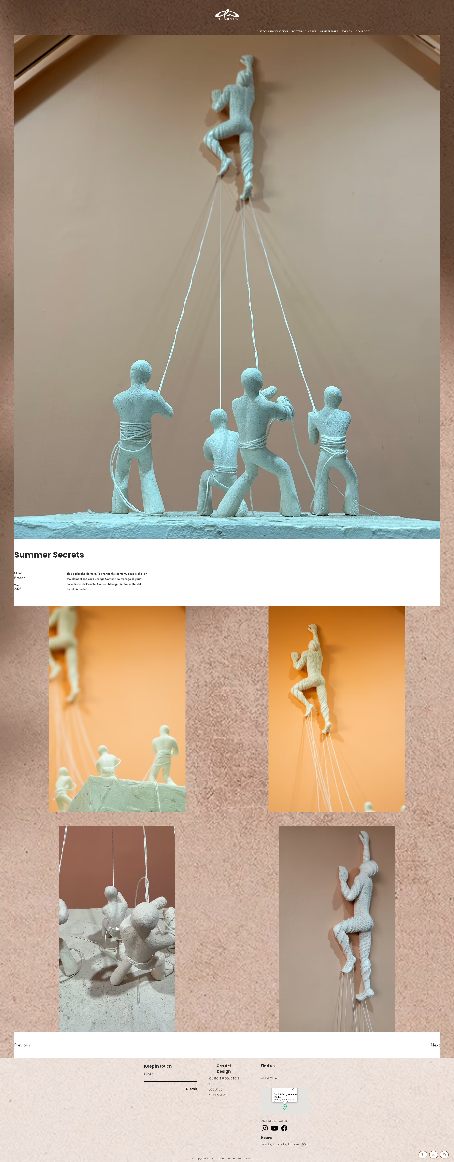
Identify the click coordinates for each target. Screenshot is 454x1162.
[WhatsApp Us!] (444, 1154)
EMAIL (147, 1073)
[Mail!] (433, 1154)
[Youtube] (274, 1128)
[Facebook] (284, 1128)
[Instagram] (265, 1128)
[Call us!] (423, 1154)
